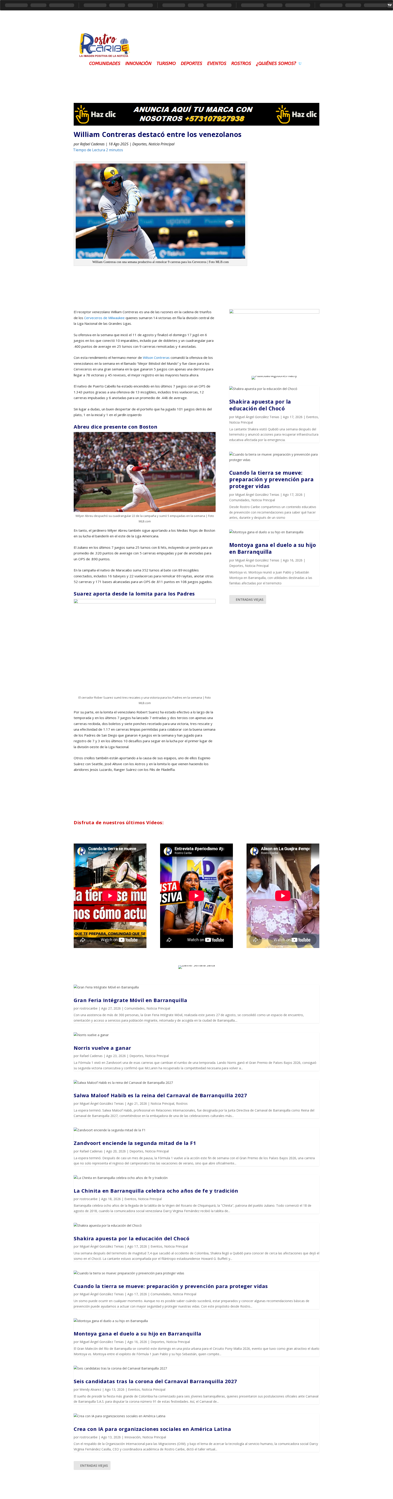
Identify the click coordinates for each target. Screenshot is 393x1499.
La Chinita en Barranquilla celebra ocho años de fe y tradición (156, 1190)
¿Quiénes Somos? (276, 63)
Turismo (166, 63)
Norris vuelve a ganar (102, 1047)
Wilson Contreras (156, 357)
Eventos (216, 63)
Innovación (138, 63)
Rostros (241, 63)
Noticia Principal (161, 143)
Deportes (191, 63)
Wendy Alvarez (90, 1389)
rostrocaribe (89, 1008)
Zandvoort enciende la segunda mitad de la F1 (135, 1142)
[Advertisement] (228, 42)
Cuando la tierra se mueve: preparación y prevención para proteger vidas (271, 479)
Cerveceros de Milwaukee (104, 317)
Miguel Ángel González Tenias (257, 417)
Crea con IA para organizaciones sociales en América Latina (152, 1428)
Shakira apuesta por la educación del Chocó (260, 405)
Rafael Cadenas (92, 143)
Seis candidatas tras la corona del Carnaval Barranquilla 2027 (155, 1381)
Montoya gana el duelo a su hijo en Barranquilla (272, 548)
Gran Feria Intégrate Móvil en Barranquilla (130, 1000)
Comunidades (104, 63)
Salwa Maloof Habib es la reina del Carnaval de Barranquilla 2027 (160, 1095)
